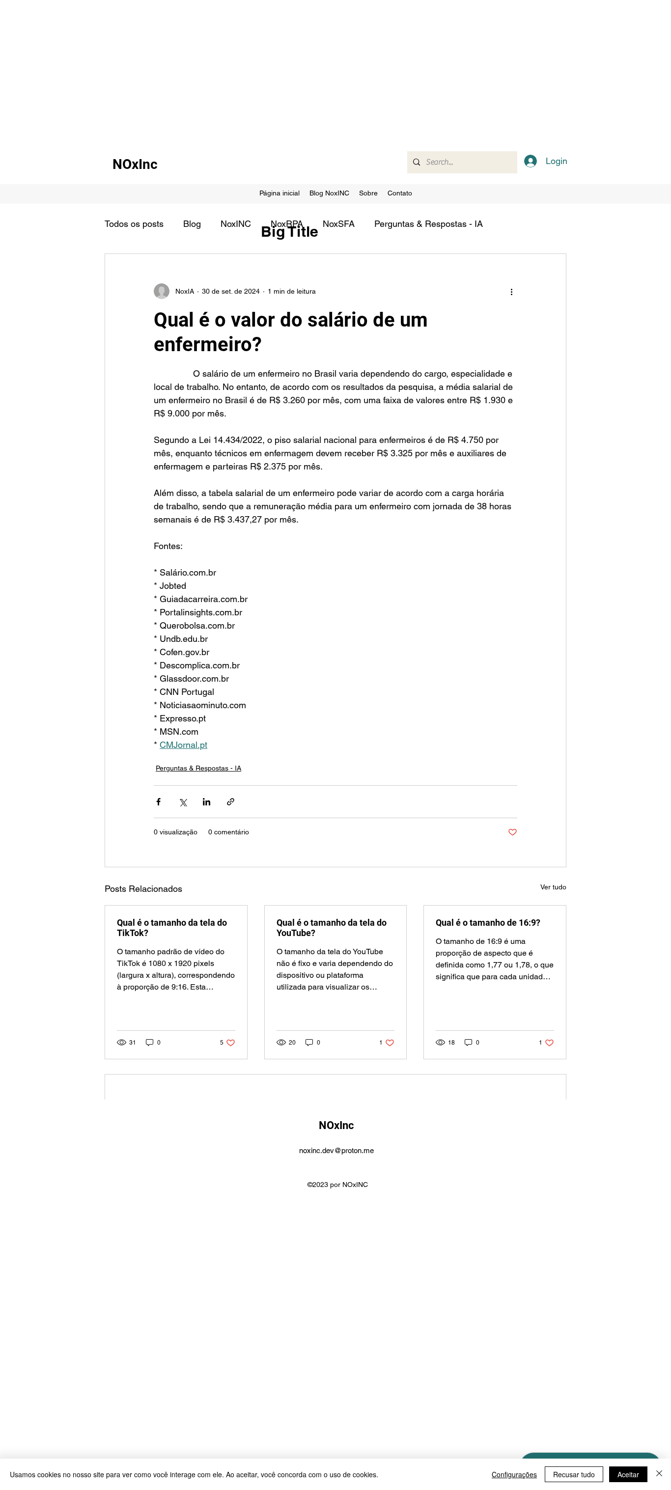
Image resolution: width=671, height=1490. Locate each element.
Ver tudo (553, 887)
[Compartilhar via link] (230, 801)
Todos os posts (134, 224)
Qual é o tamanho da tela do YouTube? (332, 927)
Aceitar (628, 1474)
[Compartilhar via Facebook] (158, 801)
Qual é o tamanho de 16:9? (488, 922)
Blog (192, 224)
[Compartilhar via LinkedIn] (206, 801)
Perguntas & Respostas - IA (428, 224)
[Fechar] (659, 1474)
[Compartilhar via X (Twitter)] (182, 801)
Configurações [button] (514, 1474)
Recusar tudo (574, 1474)
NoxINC (236, 224)
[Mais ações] (511, 291)
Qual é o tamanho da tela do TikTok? (172, 927)
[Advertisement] (294, 69)
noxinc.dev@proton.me (336, 1150)
